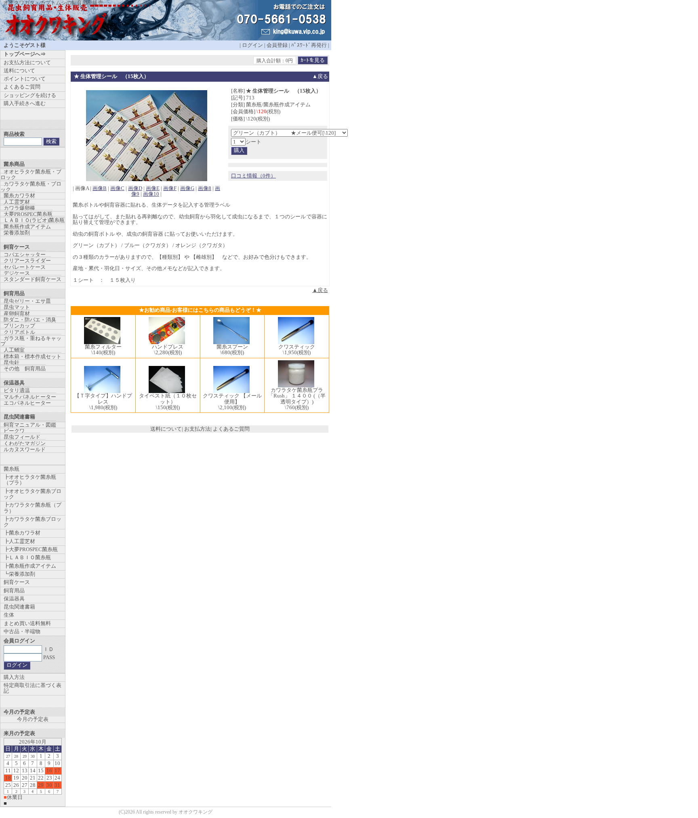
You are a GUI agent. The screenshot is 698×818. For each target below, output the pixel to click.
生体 (9, 615)
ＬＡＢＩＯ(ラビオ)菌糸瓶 (34, 220)
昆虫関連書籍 (19, 607)
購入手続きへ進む (25, 103)
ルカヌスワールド (25, 449)
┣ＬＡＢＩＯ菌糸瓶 (27, 557)
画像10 (151, 194)
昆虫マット (17, 307)
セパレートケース (25, 267)
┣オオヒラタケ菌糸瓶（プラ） (30, 480)
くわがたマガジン (25, 443)
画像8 (204, 188)
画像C (117, 188)
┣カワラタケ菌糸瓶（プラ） (32, 508)
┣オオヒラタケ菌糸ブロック (32, 494)
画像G (187, 188)
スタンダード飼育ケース (32, 279)
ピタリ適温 (17, 390)
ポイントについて (25, 79)
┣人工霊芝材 (19, 541)
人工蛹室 (14, 350)
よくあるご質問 (231, 429)
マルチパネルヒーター (30, 397)
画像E (153, 188)
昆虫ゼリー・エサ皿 (27, 301)
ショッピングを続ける (30, 95)
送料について (166, 429)
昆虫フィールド (22, 437)
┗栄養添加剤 (19, 574)
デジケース (17, 273)
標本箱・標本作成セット (32, 356)
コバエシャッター (25, 255)
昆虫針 (11, 362)
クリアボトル (19, 332)
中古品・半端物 (22, 631)
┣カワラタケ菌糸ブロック (32, 522)
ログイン (252, 45)
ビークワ (14, 431)
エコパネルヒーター (27, 403)
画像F (170, 188)
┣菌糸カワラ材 (22, 533)
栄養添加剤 (17, 233)
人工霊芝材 (17, 202)
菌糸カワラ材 (19, 195)
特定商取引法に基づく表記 (32, 688)
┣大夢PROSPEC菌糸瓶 (31, 549)
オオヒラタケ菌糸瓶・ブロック (30, 174)
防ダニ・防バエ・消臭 (30, 320)
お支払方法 (197, 429)
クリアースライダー (27, 261)
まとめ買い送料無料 (27, 623)
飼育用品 (14, 591)
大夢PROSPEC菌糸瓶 (28, 214)
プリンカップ (19, 326)
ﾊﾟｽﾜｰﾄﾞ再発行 (309, 45)
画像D (135, 188)
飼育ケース (17, 582)
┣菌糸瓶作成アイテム (30, 566)
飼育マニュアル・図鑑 (30, 425)
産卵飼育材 (17, 314)
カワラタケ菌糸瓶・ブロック (30, 186)
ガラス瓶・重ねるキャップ (30, 341)
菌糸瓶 (11, 469)
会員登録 (277, 45)
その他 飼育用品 (25, 369)
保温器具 (14, 599)
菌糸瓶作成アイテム (27, 227)
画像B (100, 188)
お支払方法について (27, 62)
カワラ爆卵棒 (19, 208)
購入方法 (14, 677)
